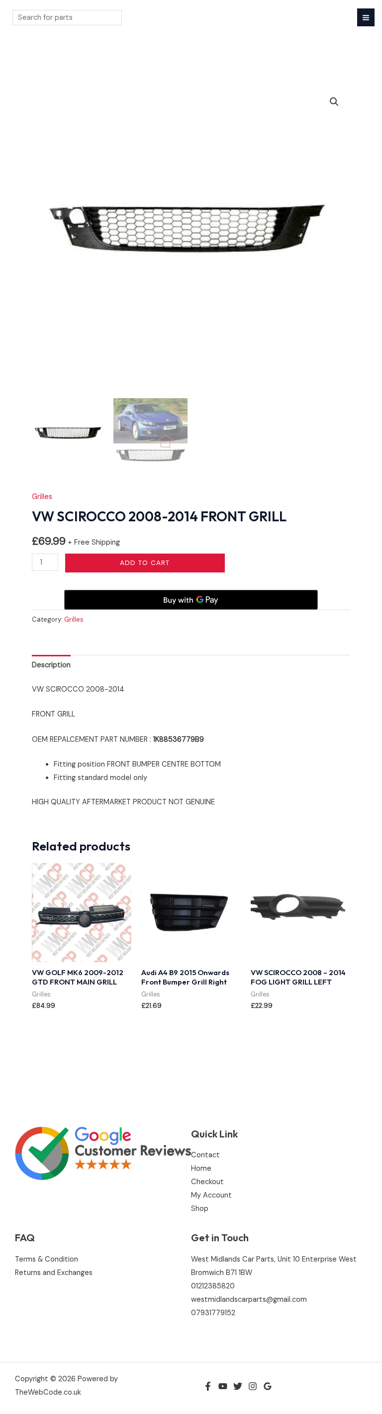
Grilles (42, 496)
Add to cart (145, 562)
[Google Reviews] (267, 1386)
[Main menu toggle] (366, 17)
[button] (334, 102)
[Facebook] (207, 1386)
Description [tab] (51, 665)
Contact (205, 1155)
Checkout (207, 1182)
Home (201, 1168)
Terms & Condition (46, 1259)
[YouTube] (222, 1386)
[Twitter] (237, 1386)
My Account (211, 1195)
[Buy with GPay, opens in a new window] (191, 600)
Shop (199, 1208)
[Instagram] (252, 1386)
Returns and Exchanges (54, 1272)
